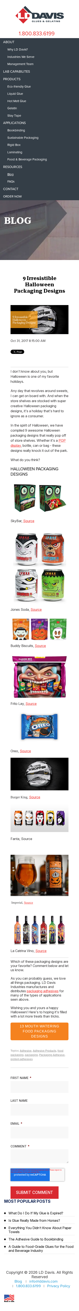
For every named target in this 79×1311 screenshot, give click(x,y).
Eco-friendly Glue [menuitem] (19, 86)
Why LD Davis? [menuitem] (17, 49)
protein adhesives (22, 1059)
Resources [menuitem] (12, 167)
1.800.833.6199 (37, 33)
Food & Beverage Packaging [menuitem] (27, 159)
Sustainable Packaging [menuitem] (23, 138)
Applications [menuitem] (14, 123)
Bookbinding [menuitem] (16, 130)
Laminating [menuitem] (14, 152)
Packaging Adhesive (52, 1055)
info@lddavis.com (43, 1281)
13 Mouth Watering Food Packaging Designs (39, 1031)
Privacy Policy (58, 1286)
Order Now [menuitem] (12, 196)
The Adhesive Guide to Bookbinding (35, 1239)
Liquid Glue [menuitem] (15, 94)
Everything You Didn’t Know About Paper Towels (39, 1230)
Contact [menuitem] (10, 189)
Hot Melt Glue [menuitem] (16, 101)
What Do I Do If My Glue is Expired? (35, 1213)
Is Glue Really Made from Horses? (34, 1220)
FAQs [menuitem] (11, 181)
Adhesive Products (44, 1050)
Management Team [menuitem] (20, 64)
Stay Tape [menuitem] (14, 115)
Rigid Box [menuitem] (13, 145)
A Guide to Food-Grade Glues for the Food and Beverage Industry (41, 1248)
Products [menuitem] (11, 79)
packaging (31, 1055)
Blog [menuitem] (10, 174)
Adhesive (26, 1050)
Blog (18, 1281)
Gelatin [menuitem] (12, 108)
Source (28, 521)
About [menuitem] (8, 42)
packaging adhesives (43, 991)
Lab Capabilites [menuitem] (16, 71)
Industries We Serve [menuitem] (20, 57)
